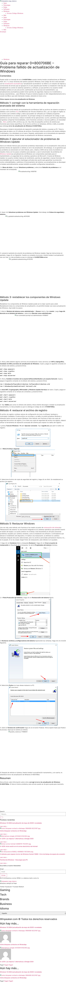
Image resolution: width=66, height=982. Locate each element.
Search (2, 811)
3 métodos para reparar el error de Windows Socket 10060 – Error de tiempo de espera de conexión (32, 854)
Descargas (6, 5)
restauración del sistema (52, 527)
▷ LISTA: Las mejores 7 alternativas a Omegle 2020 (16, 838)
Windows (6, 11)
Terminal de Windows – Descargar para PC (14, 860)
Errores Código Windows (15, 13)
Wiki (4, 15)
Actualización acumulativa (12, 83)
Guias (5, 7)
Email (2, 869)
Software (6, 9)
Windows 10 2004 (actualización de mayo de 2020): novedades (21, 823)
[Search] (1, 817)
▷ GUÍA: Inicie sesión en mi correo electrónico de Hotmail (19, 846)
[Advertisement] (33, 45)
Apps (5, 3)
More (4, 122)
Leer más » (3, 826)
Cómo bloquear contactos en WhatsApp (13, 831)
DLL (17, 111)
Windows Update (5, 154)
